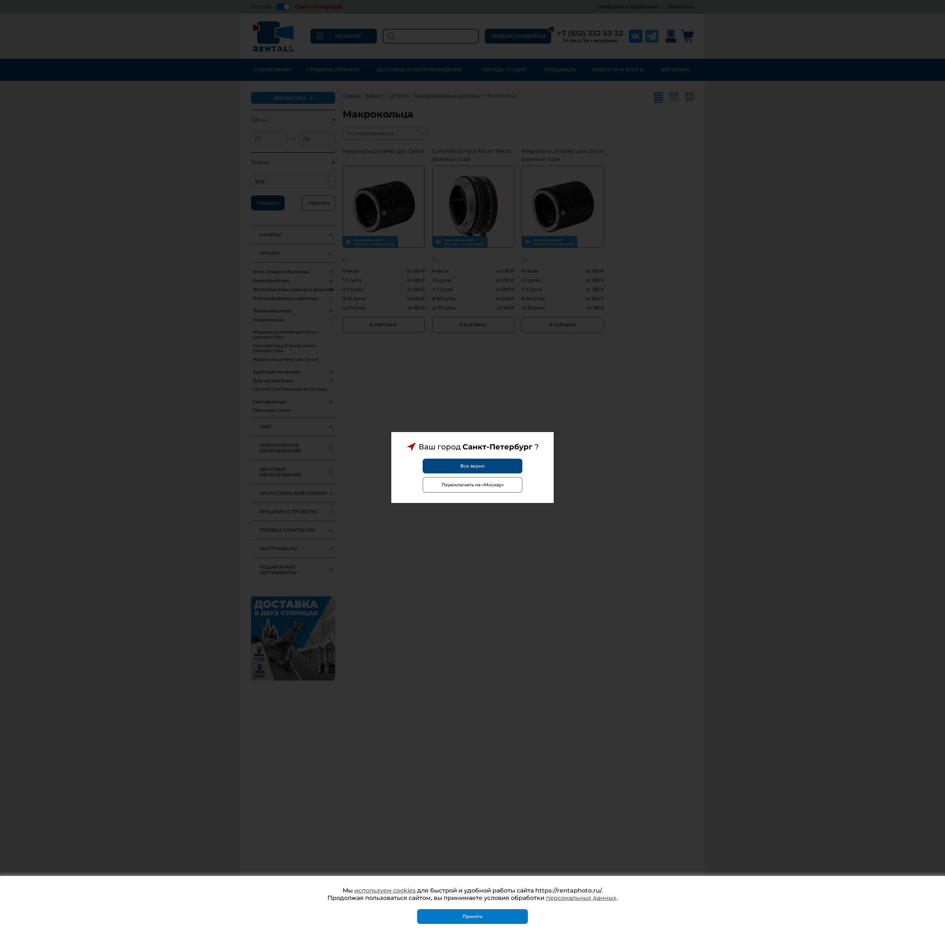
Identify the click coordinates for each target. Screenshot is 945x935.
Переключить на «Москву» (472, 484)
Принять (472, 916)
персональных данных (581, 897)
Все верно (472, 466)
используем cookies (385, 890)
